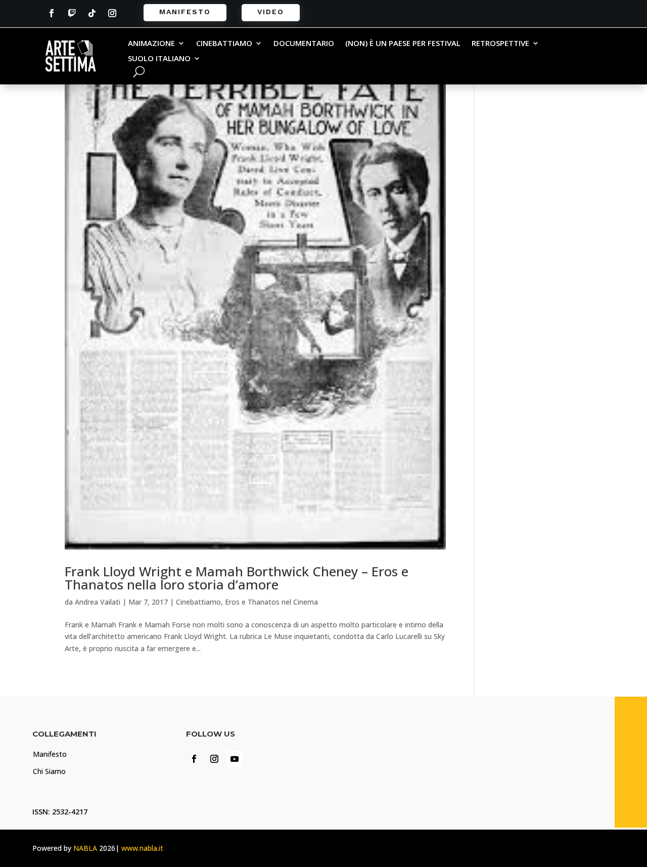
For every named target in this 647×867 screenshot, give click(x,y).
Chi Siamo (49, 771)
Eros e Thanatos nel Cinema (271, 602)
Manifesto (185, 12)
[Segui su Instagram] (112, 13)
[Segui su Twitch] (72, 13)
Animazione (151, 43)
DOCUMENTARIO (303, 43)
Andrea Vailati (97, 602)
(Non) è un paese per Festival (402, 43)
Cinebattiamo (224, 43)
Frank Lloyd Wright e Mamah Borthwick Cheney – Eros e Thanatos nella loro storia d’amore (236, 578)
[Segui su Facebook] (51, 13)
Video (270, 12)
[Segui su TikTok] (92, 13)
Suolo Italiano (159, 59)
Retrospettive (500, 43)
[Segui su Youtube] (234, 759)
